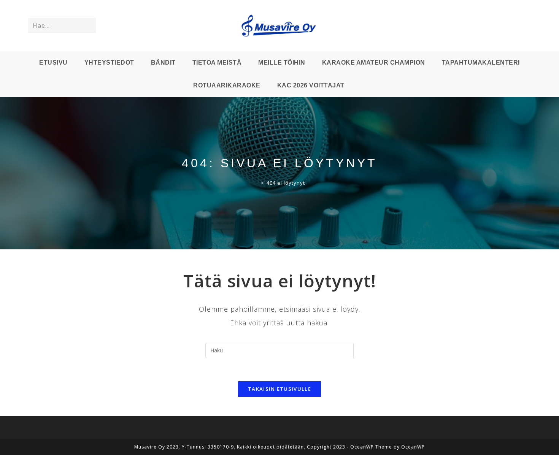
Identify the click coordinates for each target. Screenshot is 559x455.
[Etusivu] (256, 182)
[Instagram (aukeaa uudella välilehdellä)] (515, 25)
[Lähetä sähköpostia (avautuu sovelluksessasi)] (526, 25)
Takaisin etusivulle (279, 388)
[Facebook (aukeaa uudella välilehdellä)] (504, 25)
